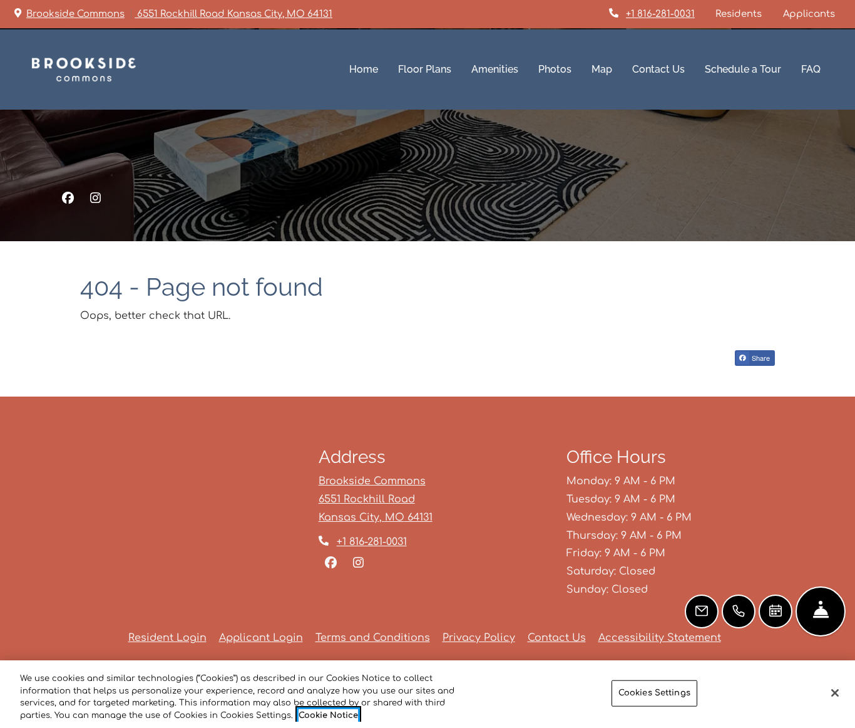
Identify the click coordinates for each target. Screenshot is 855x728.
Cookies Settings (654, 693)
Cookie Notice (328, 714)
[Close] (835, 693)
